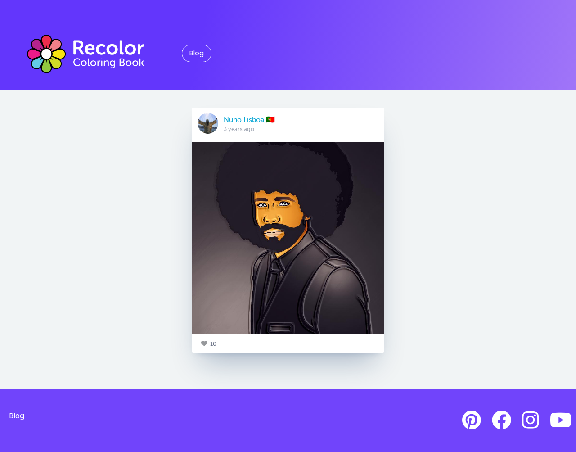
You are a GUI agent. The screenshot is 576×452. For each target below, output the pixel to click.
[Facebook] (501, 420)
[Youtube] (561, 420)
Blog (196, 53)
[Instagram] (530, 420)
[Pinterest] (471, 420)
